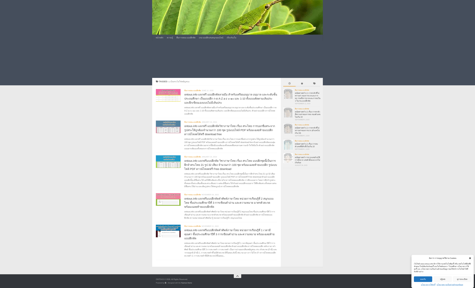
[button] (470, 258)
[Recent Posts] (289, 83)
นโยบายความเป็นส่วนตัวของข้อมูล (450, 285)
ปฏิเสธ (442, 279)
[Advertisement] (237, 59)
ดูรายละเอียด (462, 279)
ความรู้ (170, 38)
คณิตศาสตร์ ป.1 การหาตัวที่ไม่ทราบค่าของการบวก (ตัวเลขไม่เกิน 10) (307, 130)
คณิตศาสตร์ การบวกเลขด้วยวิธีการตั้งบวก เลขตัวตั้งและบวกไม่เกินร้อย (307, 160)
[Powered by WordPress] (165, 283)
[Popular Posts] (302, 83)
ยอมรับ (423, 279)
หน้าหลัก (159, 38)
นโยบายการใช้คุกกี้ (428, 285)
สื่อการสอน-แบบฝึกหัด (185, 38)
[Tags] (314, 83)
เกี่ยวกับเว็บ (231, 38)
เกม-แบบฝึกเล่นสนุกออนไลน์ (211, 38)
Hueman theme (186, 283)
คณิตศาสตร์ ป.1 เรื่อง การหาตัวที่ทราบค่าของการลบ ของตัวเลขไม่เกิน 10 (307, 114)
